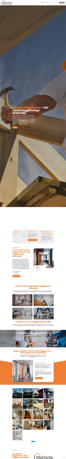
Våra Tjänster (47, 2)
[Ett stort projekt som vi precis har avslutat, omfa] (17, 404)
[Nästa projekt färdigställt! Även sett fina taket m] (17, 393)
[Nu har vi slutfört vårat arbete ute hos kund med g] (38, 425)
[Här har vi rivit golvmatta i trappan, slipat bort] (28, 414)
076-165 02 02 (47, 234)
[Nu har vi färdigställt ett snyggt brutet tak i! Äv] (28, 393)
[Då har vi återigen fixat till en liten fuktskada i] (38, 414)
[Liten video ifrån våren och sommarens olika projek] (38, 393)
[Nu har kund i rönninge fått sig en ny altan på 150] (38, 404)
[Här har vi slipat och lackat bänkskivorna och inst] (17, 425)
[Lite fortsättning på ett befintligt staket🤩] (28, 404)
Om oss (57, 2)
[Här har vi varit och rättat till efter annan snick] (28, 425)
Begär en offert (38, 378)
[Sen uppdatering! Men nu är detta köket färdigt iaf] (49, 414)
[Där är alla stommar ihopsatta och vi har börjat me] (49, 425)
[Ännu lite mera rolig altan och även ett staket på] (49, 404)
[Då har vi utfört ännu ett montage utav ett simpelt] (17, 414)
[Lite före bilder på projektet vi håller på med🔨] (17, 435)
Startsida (42, 2)
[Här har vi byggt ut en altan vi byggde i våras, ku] (49, 393)
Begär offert (32, 343)
